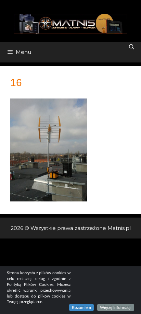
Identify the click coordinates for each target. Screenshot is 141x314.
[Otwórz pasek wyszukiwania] (131, 47)
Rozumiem (81, 307)
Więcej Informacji (115, 307)
